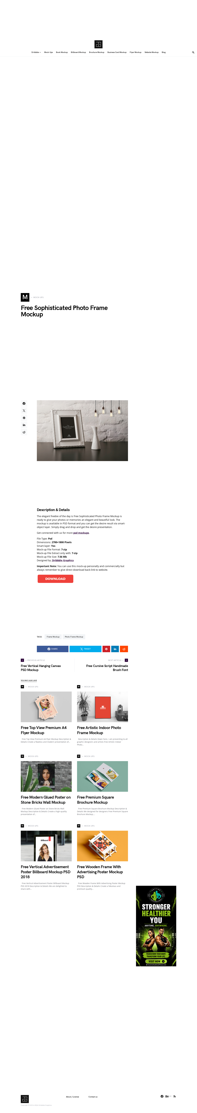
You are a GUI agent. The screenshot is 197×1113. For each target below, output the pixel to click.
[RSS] (175, 1096)
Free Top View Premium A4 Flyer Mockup (43, 730)
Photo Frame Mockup (74, 637)
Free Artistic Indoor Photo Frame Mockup (99, 730)
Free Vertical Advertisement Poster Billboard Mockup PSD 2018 (45, 872)
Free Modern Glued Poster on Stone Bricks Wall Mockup (46, 800)
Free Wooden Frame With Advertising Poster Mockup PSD (100, 872)
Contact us (92, 1097)
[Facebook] (162, 1096)
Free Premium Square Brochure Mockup (95, 800)
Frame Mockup (53, 637)
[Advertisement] (98, 19)
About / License (72, 1097)
